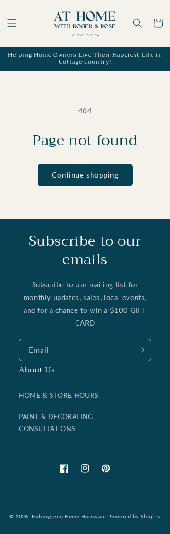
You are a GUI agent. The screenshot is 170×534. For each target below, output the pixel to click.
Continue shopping (85, 175)
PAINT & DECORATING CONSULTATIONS (56, 422)
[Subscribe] (140, 350)
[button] (11, 23)
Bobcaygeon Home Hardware (69, 516)
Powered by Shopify (134, 516)
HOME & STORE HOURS (59, 395)
